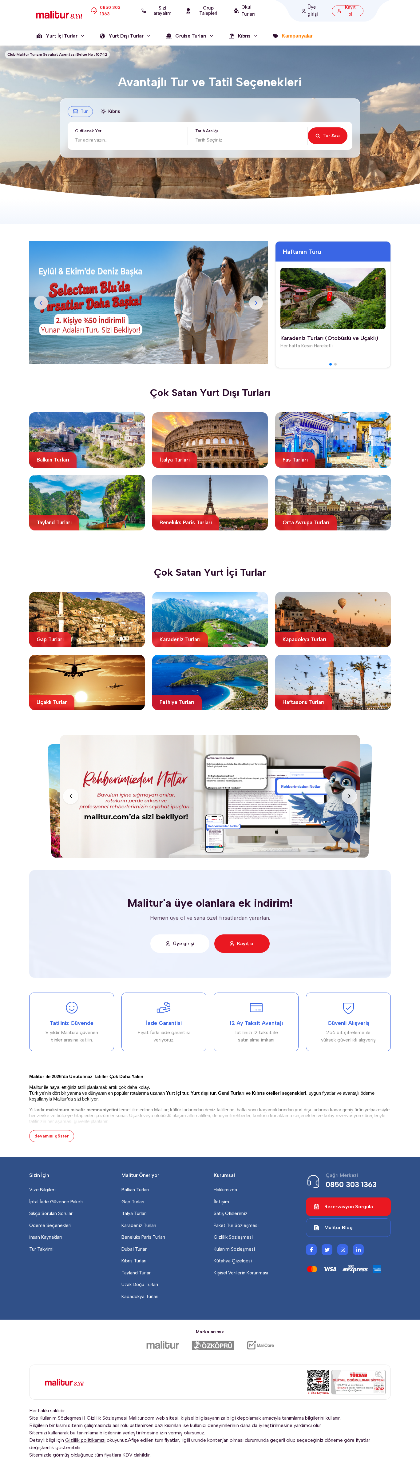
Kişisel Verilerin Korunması (241, 1273)
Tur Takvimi (41, 1249)
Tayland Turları (136, 1273)
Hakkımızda (225, 1190)
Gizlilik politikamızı (85, 1440)
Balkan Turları (135, 1190)
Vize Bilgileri (42, 1190)
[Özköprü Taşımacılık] (213, 1345)
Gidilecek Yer (88, 131)
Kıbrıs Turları (133, 1261)
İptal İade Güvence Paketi (56, 1202)
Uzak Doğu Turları (139, 1284)
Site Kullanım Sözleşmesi (56, 1418)
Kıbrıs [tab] (114, 111)
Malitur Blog (338, 1227)
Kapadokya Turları (139, 1296)
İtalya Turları (134, 1213)
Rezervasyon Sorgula (348, 1206)
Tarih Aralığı (206, 131)
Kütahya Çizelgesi (233, 1261)
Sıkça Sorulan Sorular (51, 1213)
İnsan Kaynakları (45, 1237)
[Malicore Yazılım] (260, 1345)
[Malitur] (162, 1345)
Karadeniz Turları (138, 1225)
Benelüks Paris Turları (143, 1237)
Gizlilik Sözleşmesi (233, 1237)
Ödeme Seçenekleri (50, 1225)
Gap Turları (132, 1202)
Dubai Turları (134, 1249)
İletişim (221, 1202)
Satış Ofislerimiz (231, 1213)
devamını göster (51, 1136)
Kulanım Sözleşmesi (234, 1249)
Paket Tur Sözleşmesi (236, 1225)
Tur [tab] (84, 111)
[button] (330, 364)
